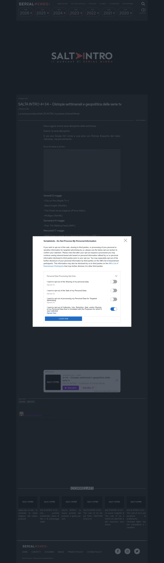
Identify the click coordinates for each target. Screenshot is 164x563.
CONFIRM (63, 319)
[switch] (113, 281)
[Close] (126, 241)
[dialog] (82, 281)
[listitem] (82, 276)
